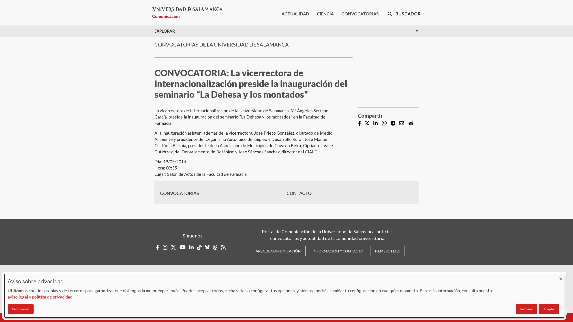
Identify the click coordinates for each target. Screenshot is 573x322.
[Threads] (215, 247)
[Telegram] (393, 123)
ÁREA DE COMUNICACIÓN (278, 251)
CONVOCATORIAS (360, 13)
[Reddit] (411, 123)
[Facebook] (359, 123)
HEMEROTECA (387, 251)
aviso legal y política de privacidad (40, 296)
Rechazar (526, 309)
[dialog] (284, 296)
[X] (367, 123)
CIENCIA (325, 13)
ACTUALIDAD (295, 13)
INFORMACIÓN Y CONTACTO (337, 251)
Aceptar (549, 309)
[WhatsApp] (384, 123)
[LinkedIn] (375, 123)
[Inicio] (189, 12)
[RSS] (223, 247)
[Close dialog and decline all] (560, 277)
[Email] (401, 123)
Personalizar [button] (20, 309)
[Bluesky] (207, 247)
